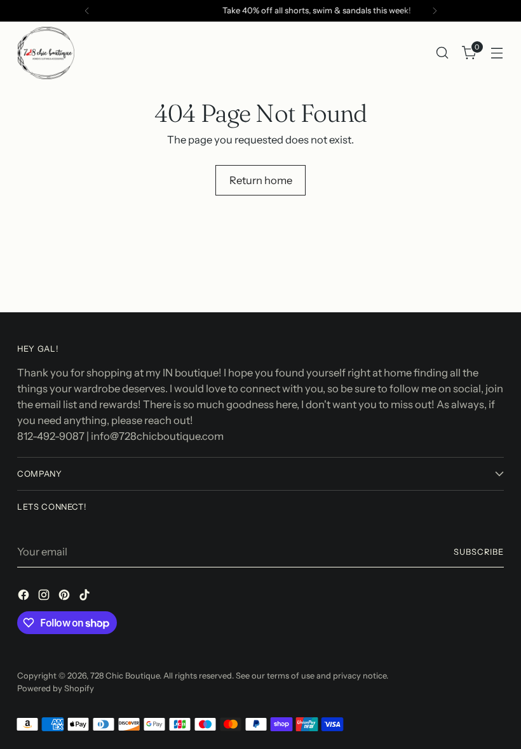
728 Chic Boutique (124, 675)
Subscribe (479, 552)
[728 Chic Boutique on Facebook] (24, 597)
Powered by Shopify (55, 688)
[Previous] (87, 11)
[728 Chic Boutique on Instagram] (45, 597)
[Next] (435, 11)
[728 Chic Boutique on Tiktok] (85, 597)
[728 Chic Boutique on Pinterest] (65, 597)
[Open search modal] (443, 53)
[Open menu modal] (497, 53)
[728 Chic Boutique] (45, 53)
